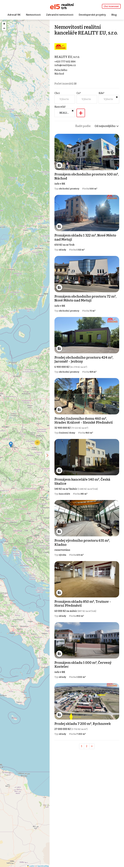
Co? (79, 93)
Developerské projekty (92, 14)
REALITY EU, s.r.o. (67, 57)
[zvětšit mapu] (47, 455)
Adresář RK (14, 14)
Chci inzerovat (111, 6)
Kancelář (59, 106)
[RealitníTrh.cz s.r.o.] (62, 6)
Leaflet (31, 866)
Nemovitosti (33, 14)
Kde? (101, 93)
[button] (11, 445)
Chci (57, 93)
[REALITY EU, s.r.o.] (60, 46)
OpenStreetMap (43, 866)
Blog (114, 14)
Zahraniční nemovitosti (59, 14)
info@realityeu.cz (65, 65)
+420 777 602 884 (64, 61)
